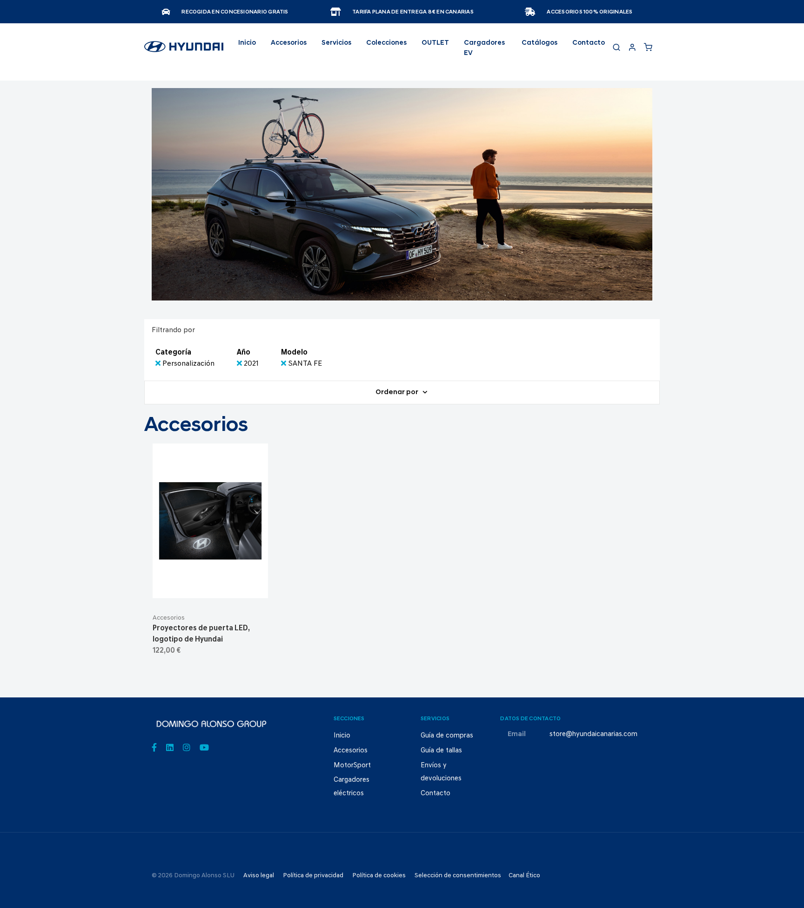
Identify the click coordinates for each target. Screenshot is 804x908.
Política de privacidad (313, 875)
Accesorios (169, 617)
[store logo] (183, 51)
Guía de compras (447, 735)
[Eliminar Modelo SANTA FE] (284, 364)
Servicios (336, 43)
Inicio (247, 43)
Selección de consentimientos (458, 875)
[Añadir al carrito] (210, 586)
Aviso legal (258, 875)
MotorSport (352, 765)
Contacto (588, 43)
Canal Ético (524, 875)
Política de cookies (379, 875)
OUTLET (435, 43)
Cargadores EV (484, 48)
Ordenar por (397, 392)
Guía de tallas (441, 750)
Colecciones (386, 43)
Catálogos (539, 43)
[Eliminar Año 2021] (240, 364)
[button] (232, 586)
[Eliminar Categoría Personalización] (158, 364)
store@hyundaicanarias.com (593, 734)
